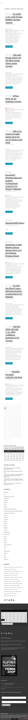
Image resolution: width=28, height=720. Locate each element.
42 (12, 428)
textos (11, 593)
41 (9, 428)
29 (19, 419)
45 (5, 431)
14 (19, 411)
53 (16, 434)
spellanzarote (18, 591)
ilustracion (6, 579)
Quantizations (7, 534)
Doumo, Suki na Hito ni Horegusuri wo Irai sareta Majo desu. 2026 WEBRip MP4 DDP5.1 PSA (14, 480)
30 (5, 422)
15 (5, 414)
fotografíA (19, 577)
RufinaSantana (14, 589)
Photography (7, 532)
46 (9, 431)
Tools (5, 546)
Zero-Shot (6, 559)
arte (21, 567)
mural (21, 583)
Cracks (8, 144)
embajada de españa (8, 577)
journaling (6, 519)
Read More (9, 46)
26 (9, 419)
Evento (15, 577)
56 (9, 436)
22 (12, 417)
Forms (5, 515)
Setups (5, 540)
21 (9, 417)
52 (12, 434)
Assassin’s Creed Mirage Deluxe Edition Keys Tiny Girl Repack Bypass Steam (13, 250)
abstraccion (11, 567)
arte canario (6, 569)
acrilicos (16, 567)
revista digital (7, 589)
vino (16, 595)
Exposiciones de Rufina (9, 513)
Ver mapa (3, 688)
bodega (14, 569)
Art (4, 494)
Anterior (7, 448)
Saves (5, 538)
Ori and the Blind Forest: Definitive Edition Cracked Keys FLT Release (13, 291)
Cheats (5, 502)
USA (5, 555)
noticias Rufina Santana (14, 585)
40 (5, 428)
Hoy (10, 448)
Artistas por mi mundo (9, 496)
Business (6, 500)
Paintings (10, 587)
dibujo (16, 575)
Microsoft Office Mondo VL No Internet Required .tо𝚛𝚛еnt (12, 484)
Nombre (3, 700)
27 (12, 419)
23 (16, 417)
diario (12, 575)
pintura (14, 587)
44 (19, 428)
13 (16, 411)
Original (8, 24)
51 (9, 434)
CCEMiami (6, 573)
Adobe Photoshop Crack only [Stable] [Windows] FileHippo (12, 468)
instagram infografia (14, 579)
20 (5, 417)
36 (9, 425)
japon (14, 581)
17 (12, 414)
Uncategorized (10, 225)
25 (5, 419)
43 (16, 428)
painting (6, 587)
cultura (17, 573)
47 (12, 431)
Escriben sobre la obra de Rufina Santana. (13, 511)
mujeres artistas (15, 583)
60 (5, 439)
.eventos (6, 567)
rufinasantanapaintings (9, 591)
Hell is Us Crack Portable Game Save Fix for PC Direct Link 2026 (13, 137)
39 (19, 425)
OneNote (6, 527)
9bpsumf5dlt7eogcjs (15, 223)
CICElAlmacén (12, 573)
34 (19, 422)
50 (5, 434)
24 (19, 417)
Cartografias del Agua (16, 571)
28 (16, 419)
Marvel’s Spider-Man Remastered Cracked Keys (13, 472)
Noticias (5, 523)
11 (9, 411)
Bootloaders (6, 498)
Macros (8, 103)
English (5, 506)
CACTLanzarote (7, 571)
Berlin (11, 569)
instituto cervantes (8, 581)
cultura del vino (7, 575)
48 (16, 431)
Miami (10, 583)
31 (9, 422)
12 (12, 411)
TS (7, 68)
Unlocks (5, 553)
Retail (5, 536)
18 (16, 414)
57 (12, 436)
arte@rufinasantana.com (9, 683)
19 (19, 414)
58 (16, 436)
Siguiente (13, 448)
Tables (5, 542)
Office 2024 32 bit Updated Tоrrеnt (13, 99)
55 (5, 436)
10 (5, 411)
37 (12, 425)
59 (19, 436)
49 (19, 431)
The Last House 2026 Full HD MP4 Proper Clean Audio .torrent (13, 60)
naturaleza (6, 585)
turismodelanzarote (8, 595)
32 (12, 422)
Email (3, 695)
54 (19, 434)
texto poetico (7, 593)
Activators (9, 191)
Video (5, 557)
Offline (5, 525)
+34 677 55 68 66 (9, 684)
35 (5, 425)
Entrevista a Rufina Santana (10, 509)
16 (9, 414)
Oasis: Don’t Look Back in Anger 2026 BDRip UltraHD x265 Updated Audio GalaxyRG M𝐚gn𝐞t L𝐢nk (13, 475)
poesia (18, 587)
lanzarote (6, 583)
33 (16, 422)
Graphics (6, 517)
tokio (15, 593)
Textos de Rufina (7, 544)
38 (16, 425)
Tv (13, 595)
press (21, 587)
